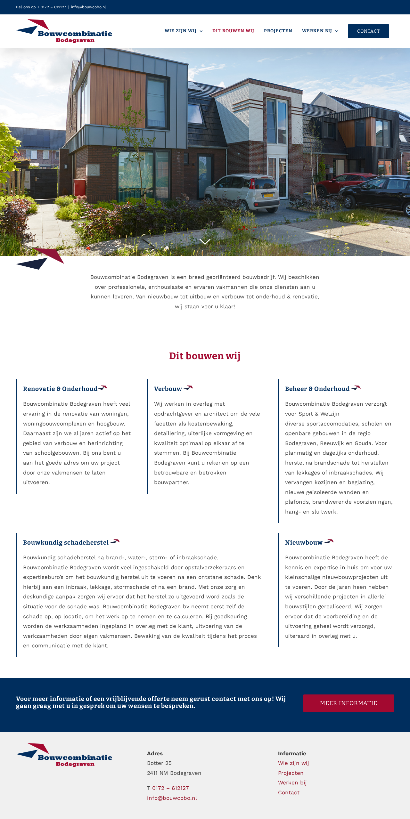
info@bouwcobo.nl (88, 7)
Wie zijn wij (293, 763)
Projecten (291, 773)
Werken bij (292, 782)
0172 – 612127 (170, 788)
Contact (288, 792)
